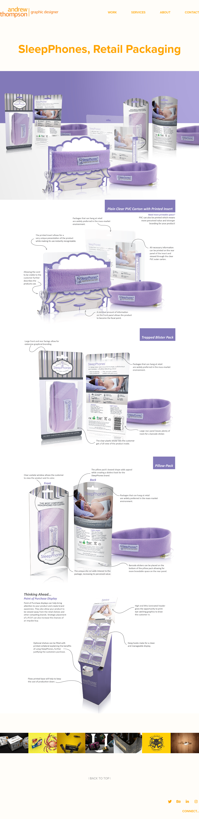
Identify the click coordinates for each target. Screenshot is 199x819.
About (165, 12)
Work (112, 12)
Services (138, 12)
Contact (192, 12)
